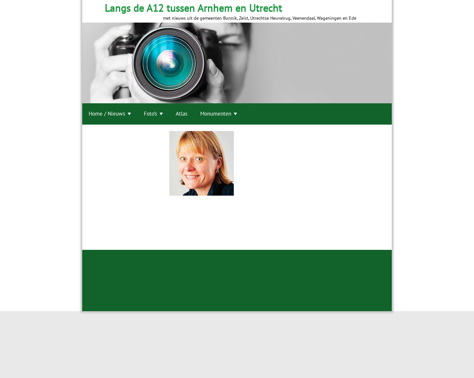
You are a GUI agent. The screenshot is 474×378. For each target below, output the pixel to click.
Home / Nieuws (107, 113)
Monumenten (215, 113)
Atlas (181, 113)
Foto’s (150, 113)
